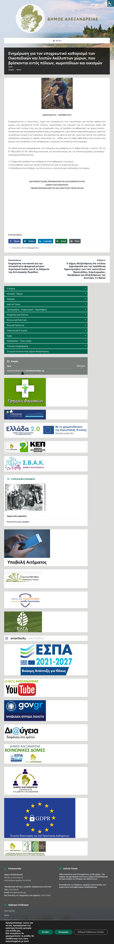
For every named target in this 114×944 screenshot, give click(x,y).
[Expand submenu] (85, 288)
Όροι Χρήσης (9, 910)
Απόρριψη (63, 932)
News (19, 69)
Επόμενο (101, 260)
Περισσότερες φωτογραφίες (18, 522)
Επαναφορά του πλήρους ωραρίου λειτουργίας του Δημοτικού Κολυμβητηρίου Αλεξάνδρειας (82, 885)
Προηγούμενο (14, 260)
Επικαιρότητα (33, 248)
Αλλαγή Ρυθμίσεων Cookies (91, 932)
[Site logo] (57, 32)
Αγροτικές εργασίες (17, 516)
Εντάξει (45, 932)
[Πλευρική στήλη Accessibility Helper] (110, 3)
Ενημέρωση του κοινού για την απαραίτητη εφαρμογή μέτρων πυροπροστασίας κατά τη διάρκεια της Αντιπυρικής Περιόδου (28, 268)
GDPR (6, 915)
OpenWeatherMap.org (35, 370)
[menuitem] (46, 288)
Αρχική (11, 69)
